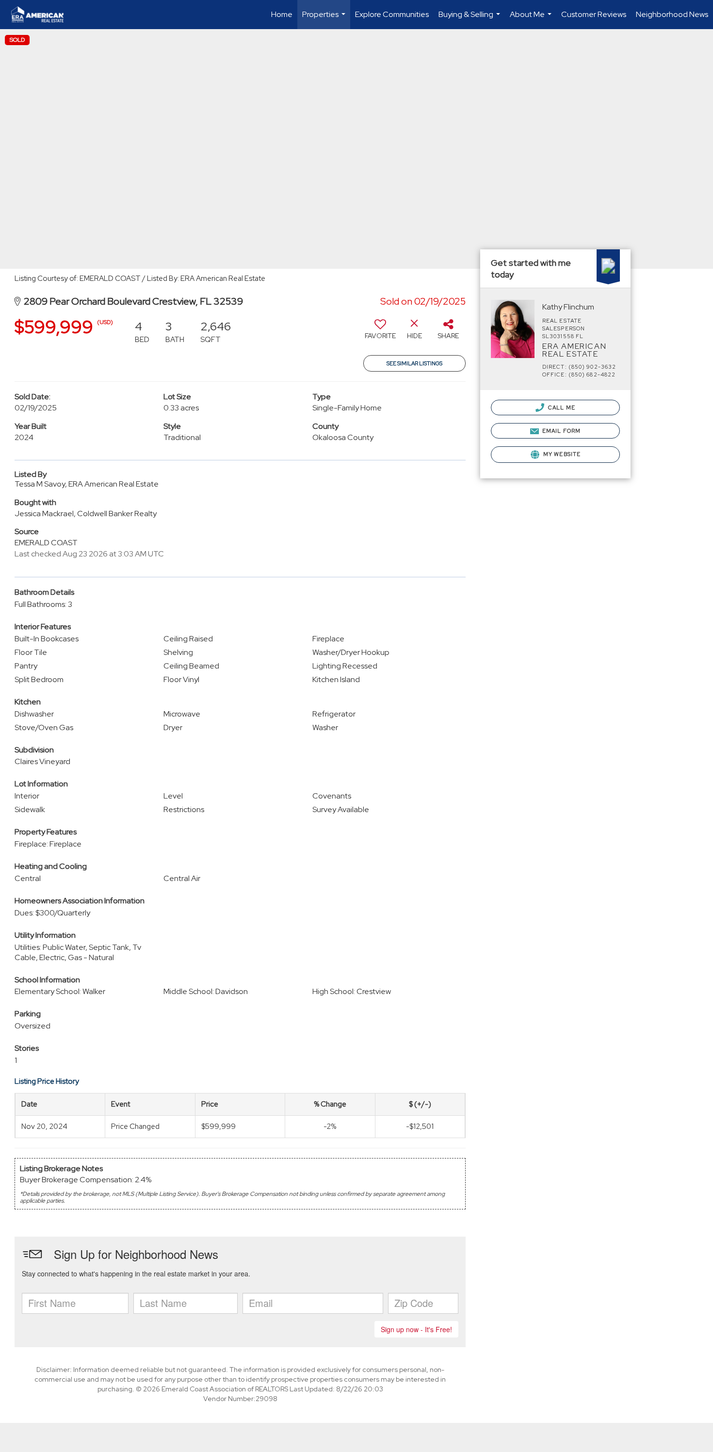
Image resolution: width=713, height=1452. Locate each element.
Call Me (561, 407)
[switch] (380, 332)
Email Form (561, 430)
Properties (325, 19)
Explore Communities (392, 14)
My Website (561, 454)
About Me (532, 19)
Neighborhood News (672, 14)
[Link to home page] (42, 14)
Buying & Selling (470, 19)
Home (281, 14)
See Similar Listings (414, 363)
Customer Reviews (593, 14)
